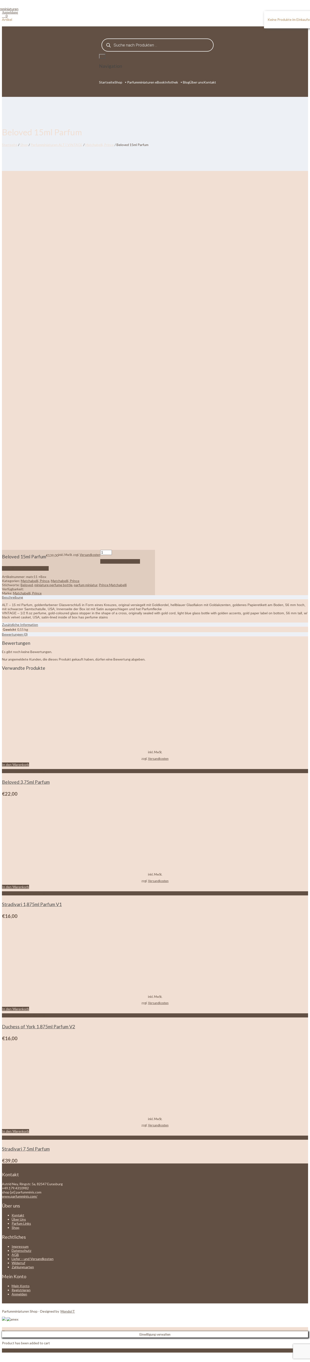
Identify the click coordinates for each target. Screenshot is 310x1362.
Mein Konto (21, 1286)
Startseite (107, 82)
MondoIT (68, 1311)
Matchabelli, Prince (99, 145)
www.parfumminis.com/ (19, 1196)
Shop (118, 82)
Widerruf (18, 1263)
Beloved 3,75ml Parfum (26, 782)
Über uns (196, 82)
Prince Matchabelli (113, 585)
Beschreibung (12, 597)
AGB (15, 1255)
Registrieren (21, 1290)
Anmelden (19, 1294)
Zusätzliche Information (20, 625)
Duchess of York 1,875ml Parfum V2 (38, 1026)
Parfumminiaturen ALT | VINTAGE (57, 145)
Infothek (171, 82)
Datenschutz (21, 1250)
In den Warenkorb (120, 561)
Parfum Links (21, 1223)
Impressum (20, 1246)
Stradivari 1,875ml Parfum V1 (32, 904)
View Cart (9, 1350)
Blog (186, 82)
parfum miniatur (85, 585)
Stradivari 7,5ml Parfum (26, 1149)
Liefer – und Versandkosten (33, 1259)
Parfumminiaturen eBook (146, 82)
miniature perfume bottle (53, 585)
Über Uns (19, 1219)
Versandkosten (90, 555)
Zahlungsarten (23, 1267)
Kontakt (209, 82)
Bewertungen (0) (15, 634)
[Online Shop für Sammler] (10, 9)
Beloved (27, 585)
